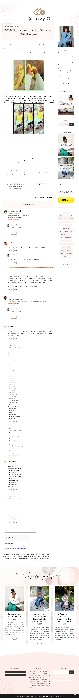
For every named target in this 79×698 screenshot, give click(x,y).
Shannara (12, 242)
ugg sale (10, 354)
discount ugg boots (13, 360)
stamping (70, 253)
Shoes (16, 186)
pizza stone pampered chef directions (27, 286)
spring (20, 186)
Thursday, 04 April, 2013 (17, 227)
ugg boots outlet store (14, 372)
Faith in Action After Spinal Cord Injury (66, 145)
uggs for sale (11, 410)
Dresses (71, 218)
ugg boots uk (11, 376)
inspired (63, 250)
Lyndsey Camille (15, 211)
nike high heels (12, 390)
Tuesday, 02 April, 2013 (14, 213)
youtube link (66, 256)
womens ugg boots (13, 368)
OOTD (10, 186)
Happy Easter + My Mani (43, 197)
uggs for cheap (12, 418)
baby (62, 240)
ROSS (13, 186)
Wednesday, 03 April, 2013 (15, 299)
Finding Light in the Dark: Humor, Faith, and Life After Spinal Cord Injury (66, 167)
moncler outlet (12, 358)
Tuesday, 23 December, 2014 (15, 347)
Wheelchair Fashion (16, 188)
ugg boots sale (12, 408)
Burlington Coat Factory (13, 184)
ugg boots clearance (13, 382)
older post (47, 194)
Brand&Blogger (45, 696)
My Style (23, 184)
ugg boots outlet (12, 378)
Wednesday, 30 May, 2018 (14, 498)
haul (68, 247)
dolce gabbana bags (13, 356)
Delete (16, 220)
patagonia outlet (12, 384)
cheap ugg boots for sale (15, 370)
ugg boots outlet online (14, 374)
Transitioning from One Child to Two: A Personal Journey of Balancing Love (66, 104)
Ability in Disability (66, 215)
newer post (10, 194)
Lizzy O (23, 696)
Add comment (49, 529)
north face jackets (13, 400)
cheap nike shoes (13, 362)
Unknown (12, 461)
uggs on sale (11, 352)
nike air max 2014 (13, 396)
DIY (66, 218)
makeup (69, 250)
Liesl (10, 297)
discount (68, 240)
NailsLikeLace (14, 326)
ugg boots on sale (13, 364)
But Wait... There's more (14, 639)
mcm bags (11, 380)
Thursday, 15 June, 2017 (14, 430)
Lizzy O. (14, 225)
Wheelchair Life (66, 234)
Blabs (60, 218)
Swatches (66, 228)
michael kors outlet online (15, 416)
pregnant (62, 253)
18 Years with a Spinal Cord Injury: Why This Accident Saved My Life (64, 619)
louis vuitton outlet (13, 406)
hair (63, 247)
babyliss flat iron (12, 350)
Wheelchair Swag (66, 237)
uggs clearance (12, 366)
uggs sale (10, 404)
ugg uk (10, 412)
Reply (10, 220)
